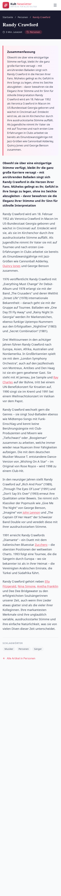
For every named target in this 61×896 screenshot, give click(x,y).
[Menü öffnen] (55, 5)
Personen (23, 17)
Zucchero (41, 545)
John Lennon (31, 512)
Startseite (8, 17)
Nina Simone (26, 586)
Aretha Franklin (47, 586)
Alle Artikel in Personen (21, 658)
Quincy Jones (11, 266)
